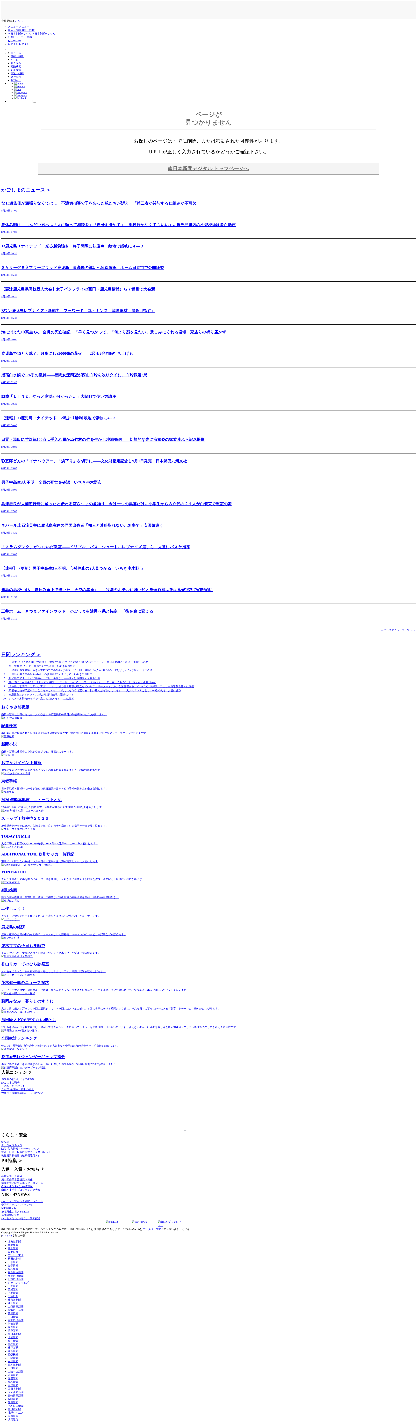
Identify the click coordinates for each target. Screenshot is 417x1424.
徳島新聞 (13, 1381)
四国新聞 (13, 1375)
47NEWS (7, 1235)
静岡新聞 (13, 1327)
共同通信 (13, 1419)
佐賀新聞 (13, 1402)
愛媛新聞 (13, 1378)
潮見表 (5, 1141)
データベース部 (152, 1229)
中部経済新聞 (15, 1320)
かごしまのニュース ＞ (26, 189)
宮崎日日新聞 (15, 1395)
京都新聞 (13, 1344)
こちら (19, 20)
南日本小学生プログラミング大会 (20, 1189)
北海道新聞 (14, 1241)
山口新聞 (13, 1368)
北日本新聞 (14, 1334)
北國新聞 (13, 1337)
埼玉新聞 (13, 1303)
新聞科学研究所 (10, 1215)
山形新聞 (13, 1262)
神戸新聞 (13, 1347)
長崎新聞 (13, 1399)
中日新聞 (13, 1316)
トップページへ (208, 168)
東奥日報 (13, 1251)
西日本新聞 (14, 1388)
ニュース (16, 52)
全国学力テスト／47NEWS (16, 1204)
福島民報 (13, 1269)
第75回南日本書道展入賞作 (17, 1179)
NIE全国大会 (8, 1208)
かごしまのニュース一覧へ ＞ (398, 630)
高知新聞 (13, 1385)
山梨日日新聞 (15, 1306)
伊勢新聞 (13, 1323)
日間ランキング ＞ (21, 654)
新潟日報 (13, 1313)
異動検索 (16, 66)
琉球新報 (13, 1416)
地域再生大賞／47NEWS (15, 1211)
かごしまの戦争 (10, 1082)
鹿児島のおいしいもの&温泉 (18, 1079)
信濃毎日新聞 (15, 1310)
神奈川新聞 (14, 1299)
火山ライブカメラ (11, 1145)
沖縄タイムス (15, 1412)
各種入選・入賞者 (11, 1176)
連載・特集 (17, 56)
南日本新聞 (14, 1409)
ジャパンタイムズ (18, 1282)
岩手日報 (13, 1265)
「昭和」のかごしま (13, 1086)
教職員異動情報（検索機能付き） (20, 1155)
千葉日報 (13, 1296)
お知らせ (16, 80)
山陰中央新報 (15, 1371)
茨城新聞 (13, 1289)
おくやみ (16, 63)
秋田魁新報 (14, 1258)
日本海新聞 (14, 1364)
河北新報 (13, 1248)
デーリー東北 (15, 1255)
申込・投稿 (17, 73)
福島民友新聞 (15, 1272)
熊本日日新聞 (15, 1405)
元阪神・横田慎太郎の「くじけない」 (23, 1092)
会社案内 (16, 76)
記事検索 (16, 70)
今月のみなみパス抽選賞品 (17, 1186)
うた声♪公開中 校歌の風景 (17, 1089)
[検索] (34, 102)
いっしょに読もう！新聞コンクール (22, 1201)
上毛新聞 (13, 1293)
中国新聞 (13, 1361)
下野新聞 (13, 1286)
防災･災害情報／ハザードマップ (20, 1148)
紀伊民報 (13, 1354)
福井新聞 (13, 1340)
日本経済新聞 (15, 1279)
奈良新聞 (13, 1351)
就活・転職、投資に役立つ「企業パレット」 (27, 1152)
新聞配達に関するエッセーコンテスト (23, 1183)
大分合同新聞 (15, 1392)
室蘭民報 (13, 1245)
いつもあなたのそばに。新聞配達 (20, 1218)
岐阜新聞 (13, 1330)
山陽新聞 (13, 1358)
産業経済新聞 (15, 1275)
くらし (14, 59)
